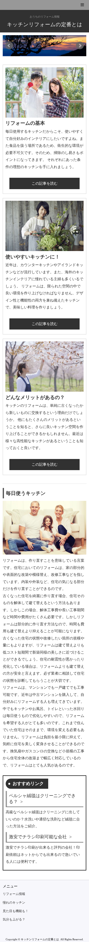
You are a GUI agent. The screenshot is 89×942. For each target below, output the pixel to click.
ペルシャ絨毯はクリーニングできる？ (42, 798)
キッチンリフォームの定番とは (44, 24)
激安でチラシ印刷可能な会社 (38, 836)
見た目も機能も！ (15, 911)
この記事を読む (45, 183)
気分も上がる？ (14, 919)
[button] (44, 5)
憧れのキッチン (14, 902)
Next (80, 46)
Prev (9, 46)
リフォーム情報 (14, 894)
